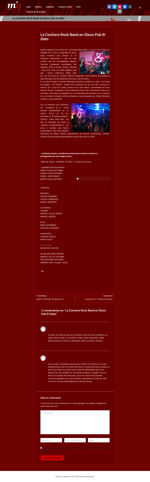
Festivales (50, 7)
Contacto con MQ (65, 7)
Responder (53, 345)
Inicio (28, 7)
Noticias (38, 7)
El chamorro (53, 329)
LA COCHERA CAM (56, 358)
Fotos (78, 7)
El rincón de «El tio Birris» (36, 12)
